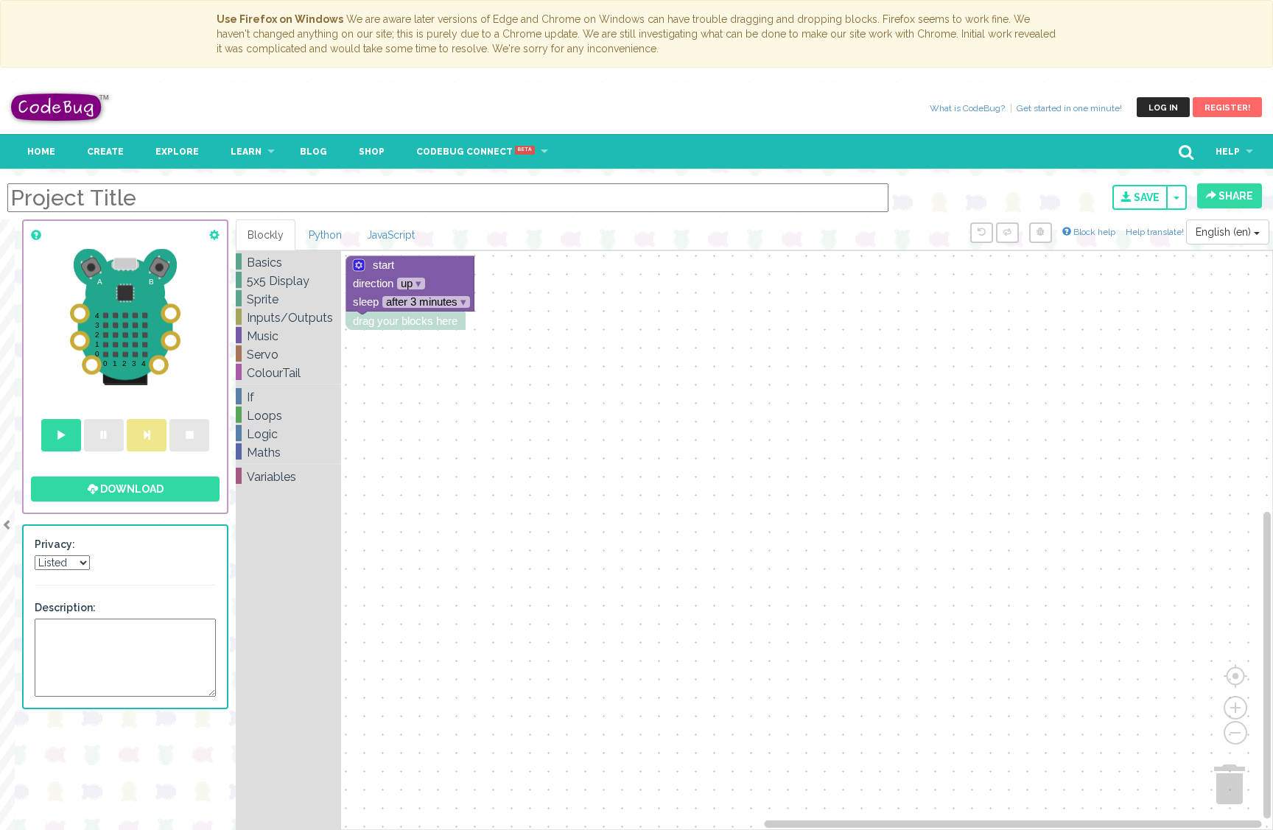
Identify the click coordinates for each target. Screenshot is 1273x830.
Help (1228, 152)
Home (41, 152)
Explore (177, 152)
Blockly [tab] (266, 235)
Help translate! (1156, 232)
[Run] (61, 435)
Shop (372, 152)
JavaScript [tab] (391, 235)
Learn (246, 152)
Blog (313, 152)
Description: (65, 607)
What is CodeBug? (967, 108)
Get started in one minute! (1069, 108)
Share (1234, 196)
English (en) (1225, 232)
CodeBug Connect (474, 152)
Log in (1163, 108)
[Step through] (146, 435)
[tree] (288, 369)
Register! (1227, 108)
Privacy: (55, 544)
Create (105, 152)
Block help (1093, 232)
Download (131, 489)
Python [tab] (325, 235)
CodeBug (60, 107)
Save (1146, 197)
